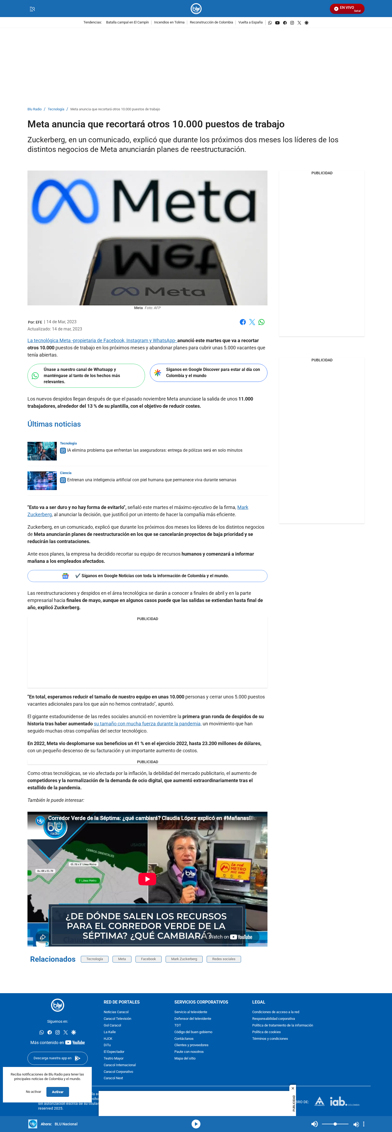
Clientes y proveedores (191, 1045)
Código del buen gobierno (193, 1032)
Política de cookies (266, 1032)
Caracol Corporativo (118, 1072)
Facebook (148, 959)
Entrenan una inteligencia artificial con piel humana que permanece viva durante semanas (151, 479)
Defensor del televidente (192, 1019)
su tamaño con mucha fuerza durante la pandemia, (148, 723)
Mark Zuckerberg (184, 959)
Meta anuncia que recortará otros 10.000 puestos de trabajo (115, 109)
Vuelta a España (250, 23)
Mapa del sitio (184, 1058)
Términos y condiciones (270, 1039)
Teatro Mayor (113, 1058)
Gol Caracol (112, 1025)
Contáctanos (184, 1039)
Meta (122, 959)
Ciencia (65, 473)
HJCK (108, 1039)
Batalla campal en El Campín (127, 23)
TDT (177, 1025)
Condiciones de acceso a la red (275, 1012)
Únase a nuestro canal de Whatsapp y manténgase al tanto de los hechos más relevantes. (82, 375)
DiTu (107, 1045)
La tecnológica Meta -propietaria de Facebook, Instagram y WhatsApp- (102, 340)
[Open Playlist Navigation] (364, 1124)
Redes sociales (223, 959)
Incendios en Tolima (169, 23)
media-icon (196, 1124)
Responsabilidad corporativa (273, 1019)
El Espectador (114, 1052)
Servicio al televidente (190, 1012)
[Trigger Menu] (32, 9)
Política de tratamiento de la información (282, 1025)
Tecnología (56, 109)
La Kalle (110, 1032)
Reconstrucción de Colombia (211, 23)
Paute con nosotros (189, 1052)
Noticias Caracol (116, 1012)
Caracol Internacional (120, 1065)
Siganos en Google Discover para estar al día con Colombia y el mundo (213, 372)
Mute (314, 1124)
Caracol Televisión (117, 1019)
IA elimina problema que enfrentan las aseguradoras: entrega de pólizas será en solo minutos (154, 450)
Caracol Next (113, 1078)
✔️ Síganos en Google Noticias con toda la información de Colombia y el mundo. (152, 575)
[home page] (196, 8)
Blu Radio (34, 109)
